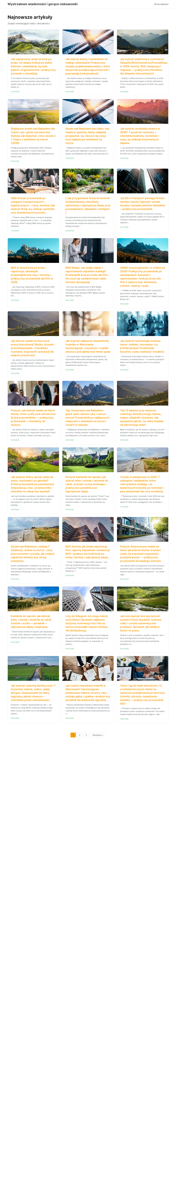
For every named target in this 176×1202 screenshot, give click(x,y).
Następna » (97, 735)
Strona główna (161, 4)
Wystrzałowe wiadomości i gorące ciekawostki (43, 4)
